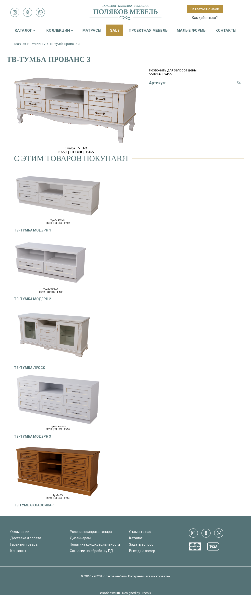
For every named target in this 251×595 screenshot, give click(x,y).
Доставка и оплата (25, 538)
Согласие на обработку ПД (91, 551)
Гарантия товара (24, 544)
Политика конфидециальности (95, 544)
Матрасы (91, 30)
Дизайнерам (80, 538)
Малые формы (191, 30)
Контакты (225, 30)
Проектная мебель (148, 30)
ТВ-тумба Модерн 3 (32, 436)
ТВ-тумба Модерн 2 (32, 299)
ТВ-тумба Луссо (29, 368)
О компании (19, 532)
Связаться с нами (204, 9)
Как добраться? (205, 18)
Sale (115, 30)
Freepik (146, 593)
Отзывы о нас (140, 532)
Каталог (23, 30)
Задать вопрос (141, 544)
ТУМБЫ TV (38, 44)
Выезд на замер (142, 551)
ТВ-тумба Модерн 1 (32, 230)
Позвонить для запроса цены (173, 70)
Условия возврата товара (91, 532)
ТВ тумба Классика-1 (34, 505)
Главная (20, 44)
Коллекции (58, 30)
